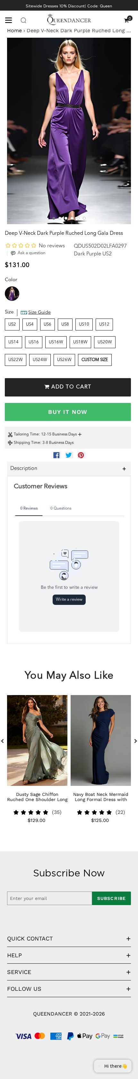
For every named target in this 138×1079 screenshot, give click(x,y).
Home (14, 30)
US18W (80, 342)
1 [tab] (53, 218)
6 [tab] (84, 218)
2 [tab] (59, 218)
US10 (84, 324)
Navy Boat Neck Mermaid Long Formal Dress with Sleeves (100, 799)
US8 (65, 324)
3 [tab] (66, 218)
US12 (104, 324)
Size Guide (39, 312)
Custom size (95, 360)
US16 (34, 342)
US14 (13, 342)
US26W (64, 360)
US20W (105, 342)
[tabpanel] (69, 131)
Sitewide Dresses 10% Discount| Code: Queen (69, 6)
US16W (56, 342)
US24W (40, 360)
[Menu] (11, 19)
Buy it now (67, 411)
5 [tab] (78, 218)
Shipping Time (27, 443)
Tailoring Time (26, 434)
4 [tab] (72, 218)
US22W (15, 360)
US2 (12, 324)
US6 (47, 324)
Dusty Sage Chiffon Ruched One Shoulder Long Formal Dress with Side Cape (37, 802)
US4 (30, 324)
